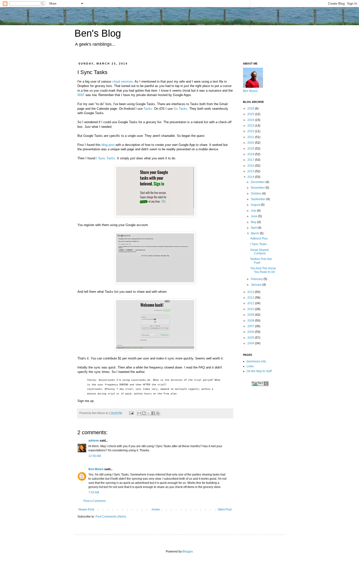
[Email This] (139, 413)
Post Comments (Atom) (110, 516)
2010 (251, 309)
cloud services (122, 81)
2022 (251, 131)
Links (250, 366)
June (254, 216)
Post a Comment (95, 501)
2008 (251, 320)
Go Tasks (180, 108)
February (257, 279)
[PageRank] (260, 385)
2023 (251, 125)
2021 (251, 137)
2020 (251, 142)
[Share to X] (148, 413)
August (256, 204)
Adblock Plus (259, 238)
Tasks (148, 108)
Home (156, 509)
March (255, 233)
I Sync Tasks (105, 158)
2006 (251, 332)
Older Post (225, 509)
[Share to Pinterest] (157, 413)
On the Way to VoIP (259, 371)
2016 (251, 165)
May (254, 222)
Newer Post (86, 509)
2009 (251, 314)
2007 (251, 326)
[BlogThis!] (143, 413)
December (258, 182)
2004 (251, 343)
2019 (251, 148)
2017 (251, 160)
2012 (251, 297)
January (256, 284)
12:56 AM (94, 456)
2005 (251, 337)
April (254, 227)
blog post (108, 145)
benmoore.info (256, 361)
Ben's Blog (97, 33)
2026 (251, 108)
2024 (251, 120)
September (258, 199)
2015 (251, 171)
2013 (251, 292)
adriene (93, 440)
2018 (251, 154)
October (256, 193)
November (258, 187)
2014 (251, 177)
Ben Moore (96, 469)
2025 (251, 114)
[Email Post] (131, 412)
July (254, 210)
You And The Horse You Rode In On (263, 270)
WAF (80, 95)
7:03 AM (93, 492)
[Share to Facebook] (153, 413)
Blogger (187, 551)
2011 (251, 303)
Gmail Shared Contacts (259, 251)
